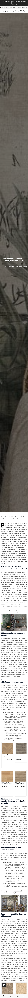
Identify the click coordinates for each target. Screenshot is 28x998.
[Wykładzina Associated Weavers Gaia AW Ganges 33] (21, 989)
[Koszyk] (17, 996)
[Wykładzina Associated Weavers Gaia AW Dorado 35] (7, 989)
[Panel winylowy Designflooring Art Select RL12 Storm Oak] (21, 748)
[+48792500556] (4, 985)
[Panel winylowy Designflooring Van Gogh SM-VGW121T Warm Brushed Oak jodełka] (7, 748)
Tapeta (3, 685)
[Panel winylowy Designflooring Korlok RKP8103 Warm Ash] (7, 776)
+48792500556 (5, 7)
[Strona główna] (14, 11)
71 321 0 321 (14, 7)
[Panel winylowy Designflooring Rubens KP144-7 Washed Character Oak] (20, 776)
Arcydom (25, 266)
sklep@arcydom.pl (23, 7)
